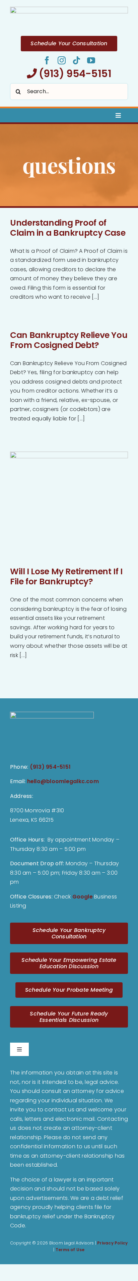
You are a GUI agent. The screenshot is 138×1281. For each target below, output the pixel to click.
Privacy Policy (112, 1243)
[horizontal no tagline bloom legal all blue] (69, 9)
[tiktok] (76, 60)
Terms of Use (70, 1250)
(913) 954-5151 (74, 73)
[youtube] (91, 60)
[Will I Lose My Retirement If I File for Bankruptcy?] (69, 506)
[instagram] (62, 60)
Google (82, 896)
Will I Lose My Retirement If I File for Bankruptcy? (66, 576)
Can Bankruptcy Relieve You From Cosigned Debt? (68, 340)
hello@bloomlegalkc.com (63, 781)
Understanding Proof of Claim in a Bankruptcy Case (67, 228)
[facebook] (47, 60)
